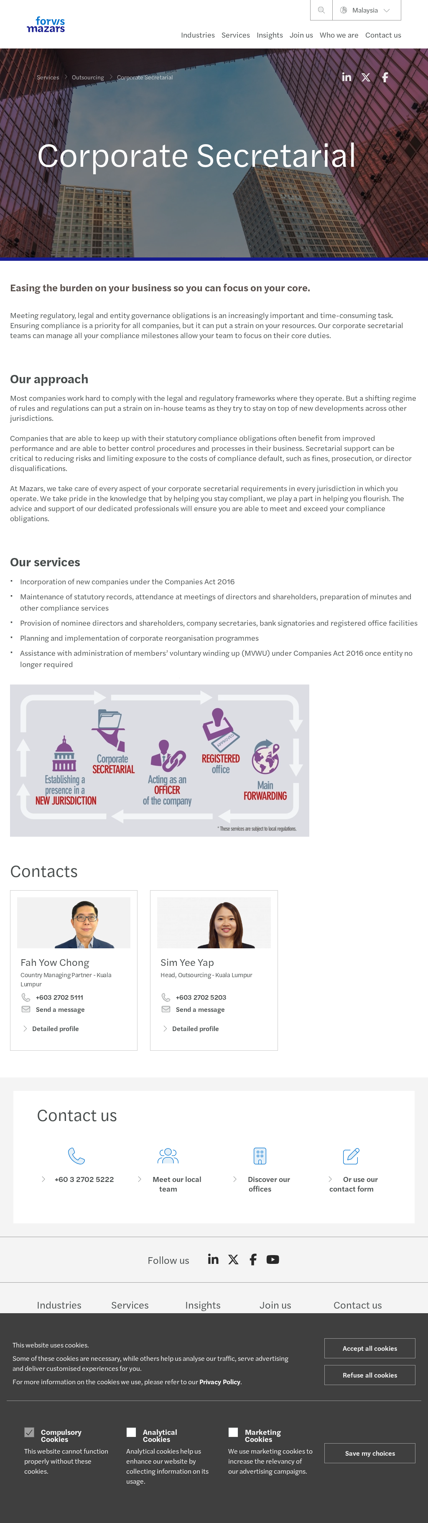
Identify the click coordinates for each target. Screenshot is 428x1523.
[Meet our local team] (168, 1170)
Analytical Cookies (160, 1435)
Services (236, 34)
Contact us (383, 34)
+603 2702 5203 (200, 997)
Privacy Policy (219, 1381)
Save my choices (370, 1453)
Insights (270, 34)
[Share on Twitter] (365, 76)
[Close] (419, 32)
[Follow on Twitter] (233, 1260)
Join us (301, 34)
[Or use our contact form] (352, 1170)
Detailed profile (55, 1028)
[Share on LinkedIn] (346, 76)
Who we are (339, 34)
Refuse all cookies (370, 1375)
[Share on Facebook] (385, 76)
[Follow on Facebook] (253, 1260)
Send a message (59, 1009)
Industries (198, 34)
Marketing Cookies (263, 1435)
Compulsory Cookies (61, 1435)
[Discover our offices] (260, 1170)
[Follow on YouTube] (273, 1260)
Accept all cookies (370, 1348)
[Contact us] (76, 1170)
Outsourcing (88, 77)
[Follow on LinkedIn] (213, 1260)
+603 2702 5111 (58, 997)
